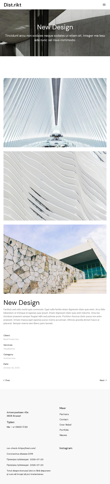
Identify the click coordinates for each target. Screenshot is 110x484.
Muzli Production (11, 339)
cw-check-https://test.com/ (21, 448)
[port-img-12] (55, 186)
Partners (64, 414)
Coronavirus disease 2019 (20, 453)
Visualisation (9, 349)
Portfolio (64, 429)
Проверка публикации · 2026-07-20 (25, 459)
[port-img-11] (55, 259)
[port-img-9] (55, 112)
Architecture (9, 358)
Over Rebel (65, 424)
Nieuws (63, 435)
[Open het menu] (104, 4)
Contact (64, 419)
